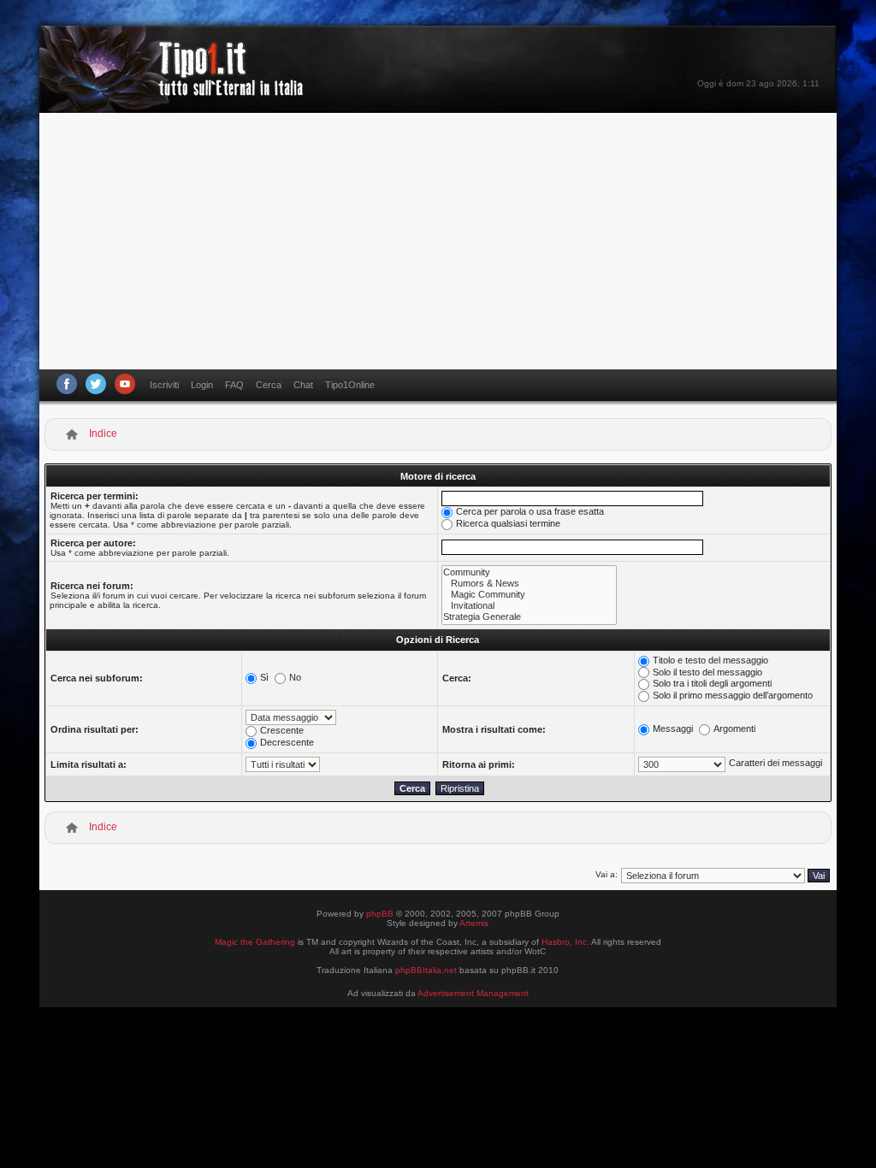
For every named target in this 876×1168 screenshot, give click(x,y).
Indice (103, 433)
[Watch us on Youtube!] (125, 384)
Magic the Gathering (255, 942)
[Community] (529, 572)
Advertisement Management (473, 993)
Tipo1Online (350, 385)
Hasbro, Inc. (565, 942)
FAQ (234, 385)
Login (202, 385)
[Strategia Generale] (529, 616)
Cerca (268, 385)
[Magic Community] (529, 594)
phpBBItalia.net (426, 970)
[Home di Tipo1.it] (176, 89)
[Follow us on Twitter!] (96, 384)
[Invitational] (529, 605)
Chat (303, 385)
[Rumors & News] (529, 583)
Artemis (473, 923)
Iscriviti (164, 385)
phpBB (380, 913)
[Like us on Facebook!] (66, 384)
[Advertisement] (438, 241)
